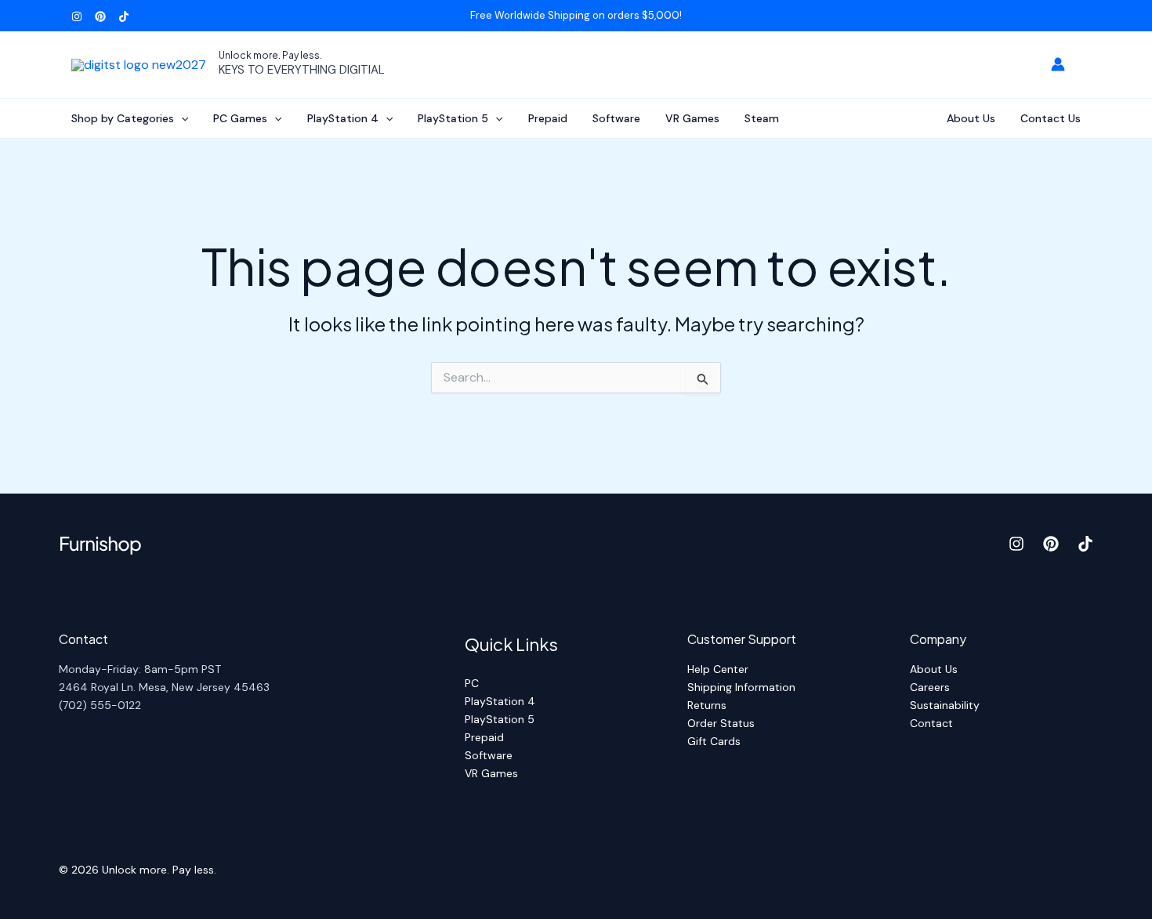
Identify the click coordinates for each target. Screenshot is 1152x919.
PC (472, 683)
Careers (930, 687)
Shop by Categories (122, 118)
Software (616, 118)
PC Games (240, 118)
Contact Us (1050, 118)
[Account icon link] (1058, 64)
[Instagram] (76, 16)
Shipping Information (741, 687)
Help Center (717, 669)
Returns (706, 705)
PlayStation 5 (453, 118)
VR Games (692, 118)
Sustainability (945, 705)
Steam (761, 118)
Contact (931, 723)
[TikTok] (123, 16)
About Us (971, 118)
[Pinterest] (100, 16)
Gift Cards (714, 741)
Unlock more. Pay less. (270, 55)
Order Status (721, 723)
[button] (181, 118)
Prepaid (547, 118)
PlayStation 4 (343, 118)
